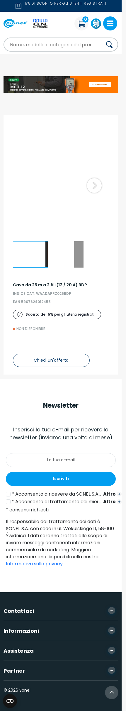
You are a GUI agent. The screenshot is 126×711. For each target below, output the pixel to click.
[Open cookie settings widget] (10, 701)
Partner (59, 670)
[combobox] (48, 44)
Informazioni (59, 631)
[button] (94, 185)
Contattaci (59, 611)
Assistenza (59, 650)
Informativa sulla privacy (34, 563)
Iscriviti (61, 479)
